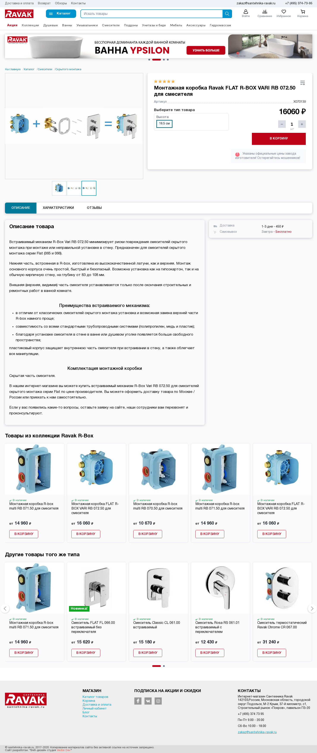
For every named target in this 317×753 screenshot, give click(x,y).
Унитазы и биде (154, 25)
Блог (86, 712)
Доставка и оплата (19, 3)
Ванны (67, 25)
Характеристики (58, 207)
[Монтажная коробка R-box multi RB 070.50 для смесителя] (158, 469)
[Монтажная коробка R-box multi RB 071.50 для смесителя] (34, 469)
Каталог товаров (95, 697)
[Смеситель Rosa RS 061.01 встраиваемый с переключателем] (220, 588)
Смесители (111, 25)
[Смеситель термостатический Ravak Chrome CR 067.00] (282, 588)
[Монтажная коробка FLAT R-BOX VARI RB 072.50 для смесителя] (96, 469)
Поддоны (131, 25)
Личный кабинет (95, 708)
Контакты (78, 3)
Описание (20, 207)
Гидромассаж (220, 25)
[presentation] (5, 608)
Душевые (50, 25)
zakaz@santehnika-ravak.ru (257, 732)
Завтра (277, 232)
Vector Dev (64, 750)
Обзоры (61, 3)
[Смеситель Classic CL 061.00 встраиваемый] (158, 588)
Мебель (176, 25)
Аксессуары (196, 25)
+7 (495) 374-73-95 (298, 3)
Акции (12, 25)
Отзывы (94, 207)
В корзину (279, 138)
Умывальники (87, 25)
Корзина (89, 701)
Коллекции (30, 25)
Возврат (44, 3)
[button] (61, 13)
